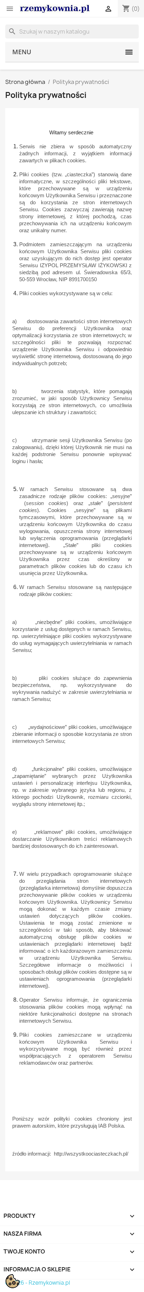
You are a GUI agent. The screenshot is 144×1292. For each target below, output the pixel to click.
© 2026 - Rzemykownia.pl (37, 1282)
